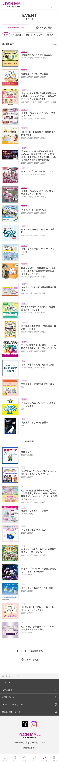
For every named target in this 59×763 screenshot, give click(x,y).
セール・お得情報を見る (31, 651)
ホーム (8, 676)
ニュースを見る (31, 659)
